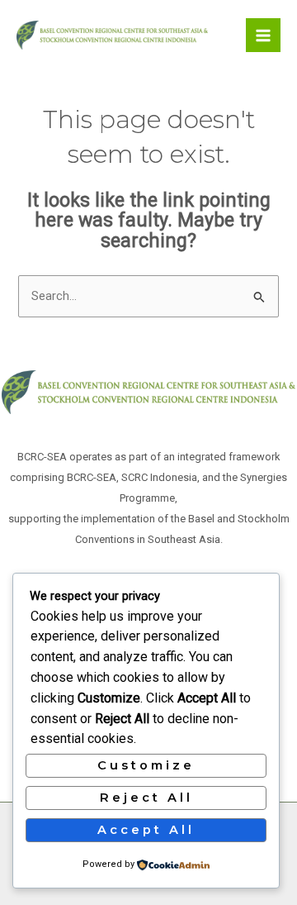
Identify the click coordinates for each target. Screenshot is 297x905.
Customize (146, 765)
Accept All (146, 829)
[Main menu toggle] (263, 35)
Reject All (146, 797)
